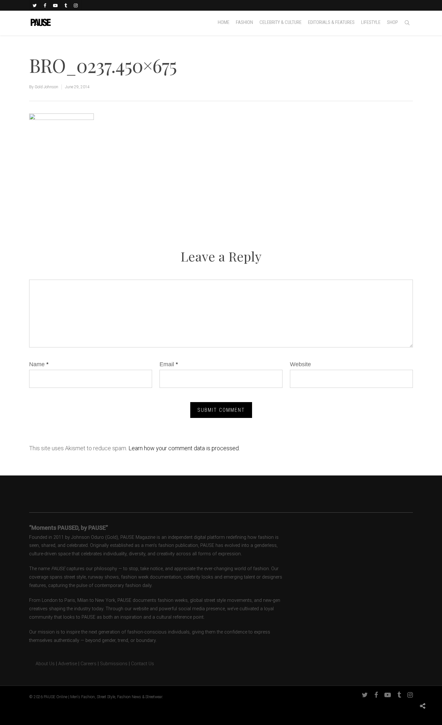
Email (169, 364)
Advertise (67, 663)
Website (300, 364)
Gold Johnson (46, 87)
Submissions (113, 663)
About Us (42, 663)
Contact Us (142, 663)
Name (39, 364)
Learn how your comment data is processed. (184, 448)
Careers (88, 663)
